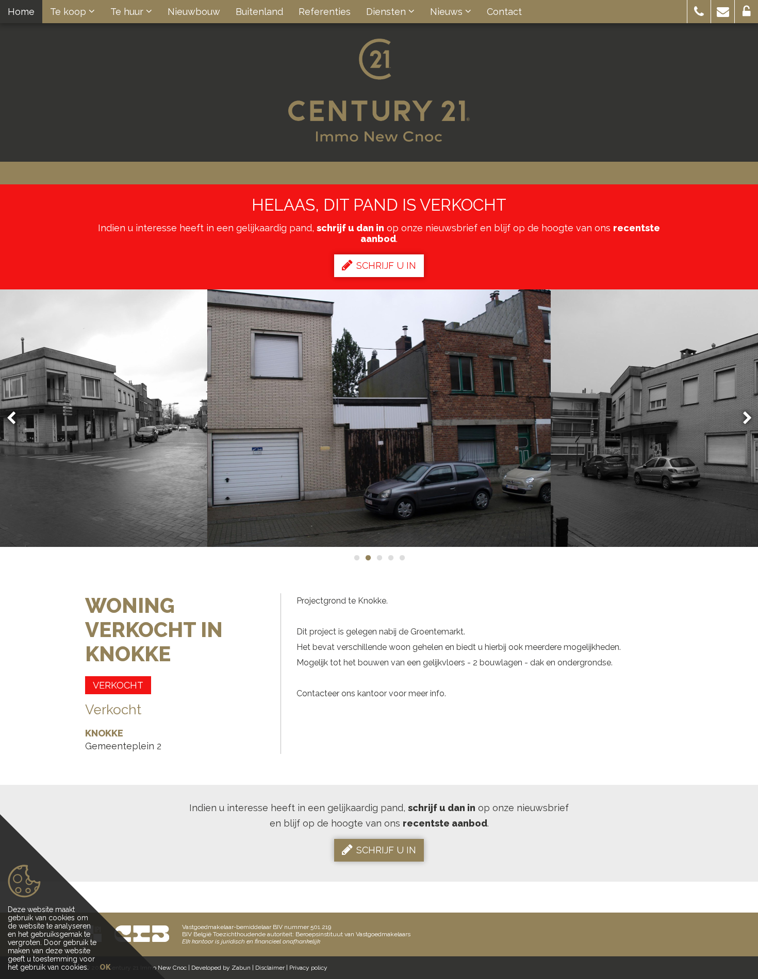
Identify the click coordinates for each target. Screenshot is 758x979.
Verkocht (118, 685)
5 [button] (401, 557)
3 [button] (379, 557)
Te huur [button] (128, 11)
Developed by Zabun (221, 967)
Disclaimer (270, 967)
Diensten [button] (387, 11)
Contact (504, 11)
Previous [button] (16, 418)
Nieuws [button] (447, 11)
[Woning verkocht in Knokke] (379, 418)
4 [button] (390, 557)
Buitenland (259, 11)
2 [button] (367, 557)
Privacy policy (308, 967)
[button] (699, 11)
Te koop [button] (69, 11)
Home (21, 11)
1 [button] (356, 557)
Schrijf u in (386, 265)
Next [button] (742, 418)
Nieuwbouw (194, 11)
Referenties (325, 11)
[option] (379, 418)
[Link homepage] (379, 90)
